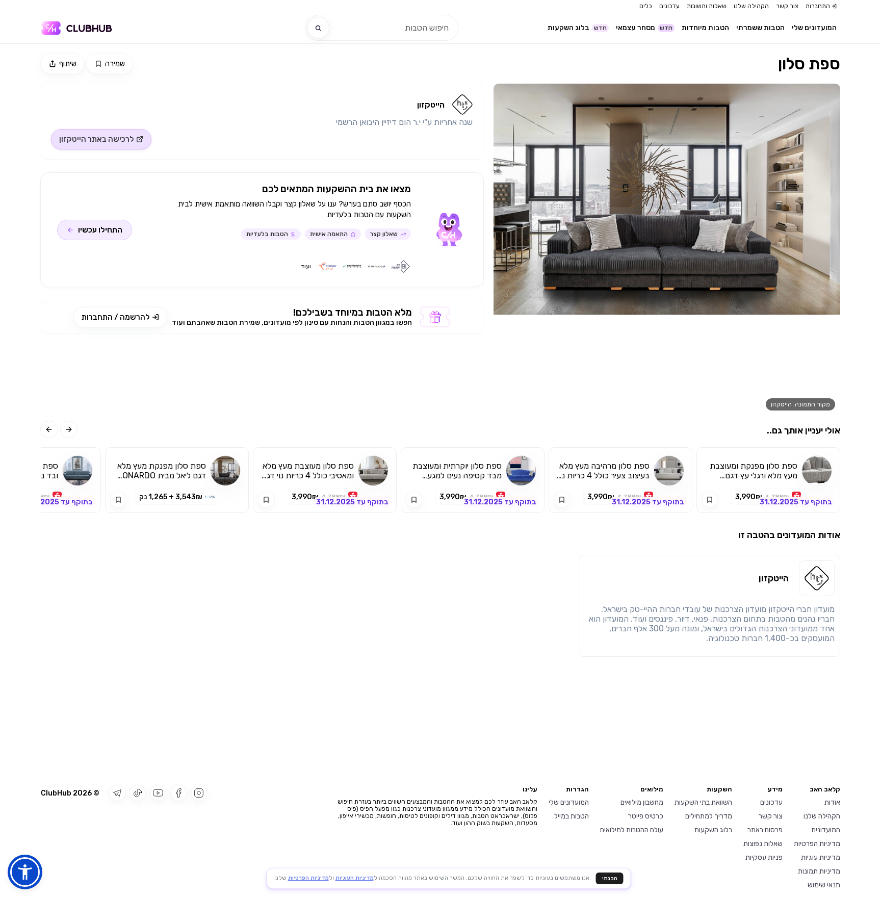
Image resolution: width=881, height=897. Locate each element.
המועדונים (826, 830)
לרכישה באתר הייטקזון (96, 139)
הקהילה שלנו (751, 6)
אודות (832, 802)
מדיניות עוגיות (820, 857)
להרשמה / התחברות (115, 317)
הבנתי (609, 878)
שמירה (115, 63)
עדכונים (669, 6)
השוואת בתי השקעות (703, 802)
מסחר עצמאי (644, 27)
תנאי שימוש (824, 885)
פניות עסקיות (764, 857)
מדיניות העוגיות (354, 878)
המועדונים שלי (814, 27)
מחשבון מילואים (641, 802)
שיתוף (67, 63)
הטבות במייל (571, 816)
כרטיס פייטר (645, 816)
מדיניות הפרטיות (817, 843)
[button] (25, 872)
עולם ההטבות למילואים (631, 830)
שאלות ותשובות (707, 6)
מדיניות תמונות (819, 871)
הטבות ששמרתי (760, 27)
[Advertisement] (262, 377)
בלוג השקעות (577, 27)
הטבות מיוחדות (705, 27)
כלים (645, 6)
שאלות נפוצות (763, 843)
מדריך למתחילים (708, 816)
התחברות (818, 6)
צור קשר (787, 6)
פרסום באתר (765, 830)
